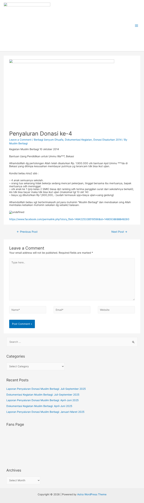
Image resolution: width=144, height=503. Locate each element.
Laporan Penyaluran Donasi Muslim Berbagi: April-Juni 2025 (42, 400)
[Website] (116, 310)
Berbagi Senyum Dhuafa (48, 139)
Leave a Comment (20, 139)
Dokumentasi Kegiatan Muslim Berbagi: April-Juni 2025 (39, 406)
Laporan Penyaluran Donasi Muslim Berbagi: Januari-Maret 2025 (45, 411)
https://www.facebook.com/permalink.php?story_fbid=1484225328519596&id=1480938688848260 (69, 219)
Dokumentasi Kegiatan (78, 139)
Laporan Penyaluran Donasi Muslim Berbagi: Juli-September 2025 (46, 388)
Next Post (119, 231)
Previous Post (27, 231)
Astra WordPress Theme (91, 494)
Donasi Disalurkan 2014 (107, 139)
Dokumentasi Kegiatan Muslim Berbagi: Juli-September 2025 (42, 394)
